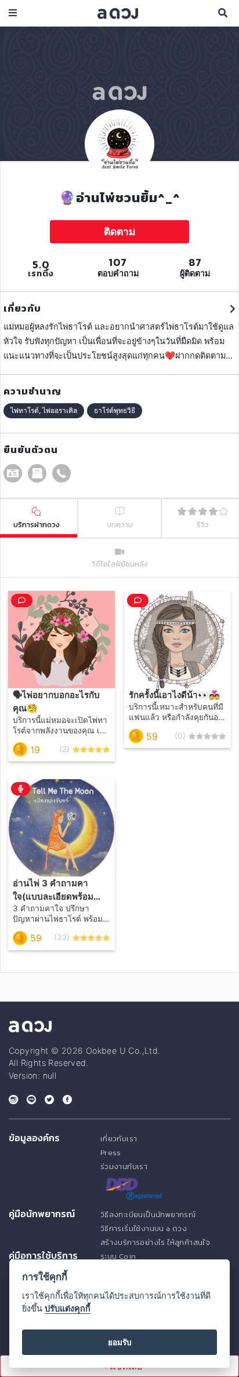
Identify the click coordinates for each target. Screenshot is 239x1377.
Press (110, 1152)
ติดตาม (120, 231)
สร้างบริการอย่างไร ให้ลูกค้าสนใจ (155, 1242)
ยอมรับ (120, 1342)
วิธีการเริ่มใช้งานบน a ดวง (143, 1228)
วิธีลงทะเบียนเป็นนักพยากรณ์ (147, 1214)
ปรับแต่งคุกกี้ (67, 1308)
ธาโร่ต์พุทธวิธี (114, 410)
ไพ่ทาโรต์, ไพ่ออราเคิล (43, 410)
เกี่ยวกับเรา (118, 1138)
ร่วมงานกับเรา (123, 1166)
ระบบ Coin (118, 1256)
